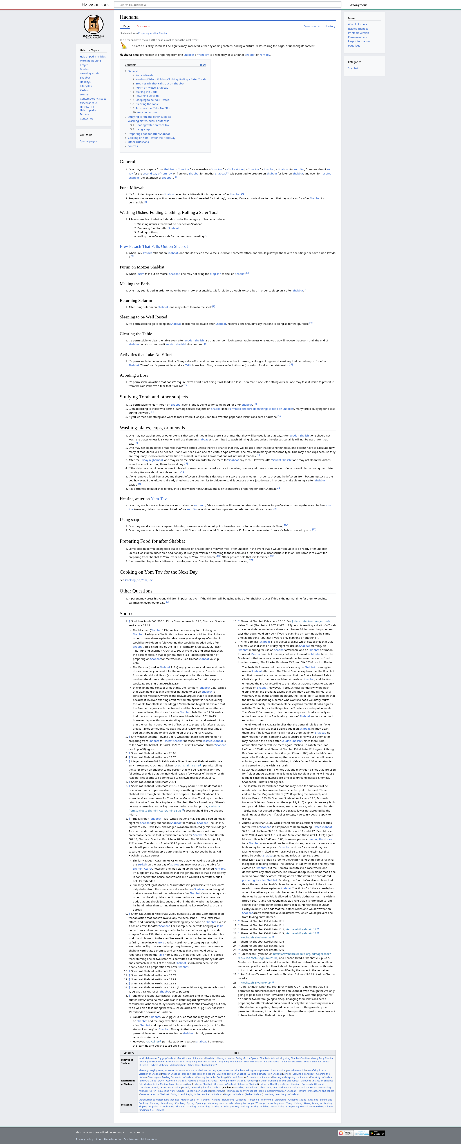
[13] (185, 385)
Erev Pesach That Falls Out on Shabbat (154, 246)
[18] (259, 455)
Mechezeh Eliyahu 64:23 (300, 929)
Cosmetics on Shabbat (258, 1077)
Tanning (191, 1106)
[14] (255, 403)
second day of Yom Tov (157, 173)
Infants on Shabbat (322, 1080)
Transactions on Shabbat (321, 1090)
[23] (275, 508)
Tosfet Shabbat (322, 827)
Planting (215, 1099)
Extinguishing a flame (321, 1106)
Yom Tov (203, 54)
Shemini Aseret (142, 868)
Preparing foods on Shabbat (201, 1061)
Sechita (180, 1090)
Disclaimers (131, 1139)
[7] (247, 273)
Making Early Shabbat (322, 1058)
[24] (286, 525)
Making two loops (244, 1103)
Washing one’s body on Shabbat (282, 1094)
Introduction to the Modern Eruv (156, 1084)
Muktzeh (305, 1080)
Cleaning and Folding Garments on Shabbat (170, 1077)
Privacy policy (84, 1139)
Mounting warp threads (220, 1103)
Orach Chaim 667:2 (186, 765)
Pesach (147, 253)
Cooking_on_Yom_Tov (139, 580)
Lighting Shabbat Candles (295, 1058)
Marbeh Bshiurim (190, 1099)
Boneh (286, 1073)
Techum (301, 1090)
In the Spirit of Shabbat (256, 1058)
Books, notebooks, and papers (198, 1073)
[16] (279, 416)
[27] (272, 556)
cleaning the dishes (320, 839)
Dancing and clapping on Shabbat (290, 1077)
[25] (314, 529)
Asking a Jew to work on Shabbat (226, 1070)
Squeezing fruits (166, 1090)
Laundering (167, 1103)
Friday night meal (151, 460)
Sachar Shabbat (254, 1094)
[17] (136, 443)
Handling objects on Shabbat (283, 1080)
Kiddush (275, 1058)
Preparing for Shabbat (230, 1061)
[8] (305, 289)
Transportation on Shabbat (154, 1094)
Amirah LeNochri (296, 1070)
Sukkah (142, 864)
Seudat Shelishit (282, 460)
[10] (311, 322)
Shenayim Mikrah (253, 1061)
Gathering (241, 1099)
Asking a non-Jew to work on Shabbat (266, 1070)
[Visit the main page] (94, 27)
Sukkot (174, 864)
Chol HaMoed (236, 169)
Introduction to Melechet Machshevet (159, 1099)
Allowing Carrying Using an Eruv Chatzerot (161, 1070)
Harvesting (228, 1099)
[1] (227, 172)
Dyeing (190, 1103)
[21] (139, 483)
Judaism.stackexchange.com (310, 621)
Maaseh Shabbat (171, 1073)
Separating (281, 1099)
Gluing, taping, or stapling (318, 1103)
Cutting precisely (230, 1106)
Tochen (262, 1080)
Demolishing (278, 1106)
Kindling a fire (146, 1109)
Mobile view (149, 1139)
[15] (152, 412)
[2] (175, 176)
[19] (186, 463)
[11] (206, 343)
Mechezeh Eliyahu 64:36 (256, 937)
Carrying (159, 1109)
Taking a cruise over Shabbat (242, 1090)
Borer (161, 942)
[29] (167, 601)
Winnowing (267, 1099)
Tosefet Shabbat (173, 741)
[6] (132, 256)
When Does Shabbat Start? (202, 1065)
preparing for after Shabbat (259, 880)
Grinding (252, 1080)
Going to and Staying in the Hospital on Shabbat (196, 1094)
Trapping (153, 1106)
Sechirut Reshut (308, 1087)
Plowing (205, 1099)
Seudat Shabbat (312, 1061)
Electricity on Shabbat (321, 1077)
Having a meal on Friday (229, 1058)
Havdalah (210, 1058)
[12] (291, 364)
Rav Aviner (152, 1041)
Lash (189, 1084)
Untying (298, 1103)
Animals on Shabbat (196, 1070)
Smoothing (204, 1106)
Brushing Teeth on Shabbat (231, 1073)
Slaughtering (167, 1106)
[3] (242, 193)
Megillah (215, 273)
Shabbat (189, 54)
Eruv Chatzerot (148, 1080)
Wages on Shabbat (234, 1094)
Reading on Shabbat (246, 1087)
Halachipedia (95, 4)
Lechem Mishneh (159, 1065)
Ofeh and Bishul (235, 1077)
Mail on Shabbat (203, 1084)
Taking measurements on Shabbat (277, 1090)
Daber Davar (265, 1087)
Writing (245, 1106)
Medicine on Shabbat (225, 1084)
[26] (219, 556)
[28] (251, 560)
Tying (289, 1103)
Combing (180, 1103)
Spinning (201, 1103)
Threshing (253, 1099)
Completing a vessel (297, 1106)
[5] (206, 235)
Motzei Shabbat (178, 1065)
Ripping (143, 1106)
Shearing (154, 1103)
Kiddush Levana (147, 1058)
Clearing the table (205, 1077)
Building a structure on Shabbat (265, 1073)
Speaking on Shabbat (198, 1090)
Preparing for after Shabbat (153, 33)
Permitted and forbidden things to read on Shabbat (260, 408)
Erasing (255, 1106)
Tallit (188, 365)
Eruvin (161, 1080)
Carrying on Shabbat (303, 1073)
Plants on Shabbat (171, 1087)
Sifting (302, 1099)
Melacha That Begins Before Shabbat (280, 1084)
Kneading (181, 1084)
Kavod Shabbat (272, 1061)
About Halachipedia (108, 1139)
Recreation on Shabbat (286, 1087)
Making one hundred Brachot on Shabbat (162, 1061)
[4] (145, 201)
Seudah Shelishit (195, 340)
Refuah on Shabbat (248, 1084)
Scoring (215, 1106)
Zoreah (185, 1087)
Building (264, 1106)
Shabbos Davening (292, 1061)
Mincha (255, 654)
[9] (213, 306)
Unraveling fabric (276, 1103)
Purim (140, 273)
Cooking (221, 1077)
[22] (279, 487)
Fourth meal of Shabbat (190, 1058)
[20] (182, 471)
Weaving (260, 1103)
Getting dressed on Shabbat (203, 1080)
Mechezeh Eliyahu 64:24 (256, 982)
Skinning (180, 1106)
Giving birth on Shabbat (233, 1080)
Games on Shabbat (176, 1080)
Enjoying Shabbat (167, 1058)
